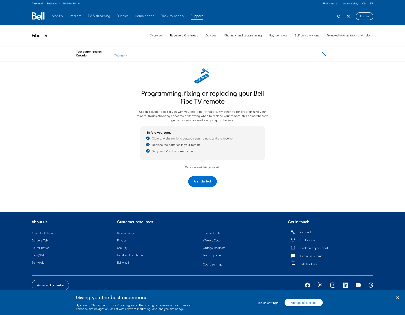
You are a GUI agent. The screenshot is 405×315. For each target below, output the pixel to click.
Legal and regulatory (130, 255)
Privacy (121, 240)
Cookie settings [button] (212, 264)
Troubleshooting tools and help (348, 35)
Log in (364, 16)
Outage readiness (214, 247)
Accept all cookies (303, 303)
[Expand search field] (339, 16)
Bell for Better (71, 3)
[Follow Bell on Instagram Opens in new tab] (332, 285)
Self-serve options (307, 35)
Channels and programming (243, 35)
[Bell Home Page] (38, 16)
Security (122, 247)
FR (371, 3)
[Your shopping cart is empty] (348, 16)
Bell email (123, 262)
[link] (293, 232)
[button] (120, 55)
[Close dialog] (397, 298)
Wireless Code (211, 240)
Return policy (125, 233)
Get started (202, 181)
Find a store (330, 3)
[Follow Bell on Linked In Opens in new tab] (345, 285)
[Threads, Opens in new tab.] (370, 285)
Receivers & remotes (184, 35)
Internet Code (211, 233)
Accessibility (350, 3)
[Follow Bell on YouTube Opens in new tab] (358, 285)
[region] (202, 302)
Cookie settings (267, 302)
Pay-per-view (278, 35)
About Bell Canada (44, 233)
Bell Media (38, 262)
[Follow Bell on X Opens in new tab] (320, 285)
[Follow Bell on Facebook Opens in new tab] (307, 285)
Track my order (212, 255)
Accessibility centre (50, 285)
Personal (37, 3)
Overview (156, 35)
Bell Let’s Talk (40, 240)
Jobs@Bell (38, 255)
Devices (211, 35)
